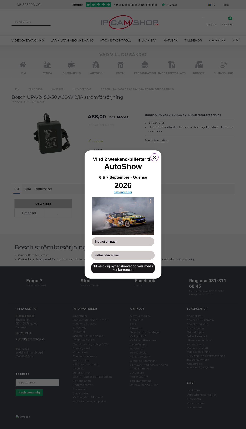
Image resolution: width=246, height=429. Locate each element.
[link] (123, 216)
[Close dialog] (154, 157)
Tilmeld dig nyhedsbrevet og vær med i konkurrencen (123, 268)
